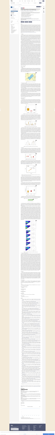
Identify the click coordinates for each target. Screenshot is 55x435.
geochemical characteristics (25, 32)
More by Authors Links (13, 18)
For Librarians (29, 428)
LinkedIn (40, 426)
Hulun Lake (35, 32)
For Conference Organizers (30, 430)
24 (31, 54)
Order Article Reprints (38, 6)
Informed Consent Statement (13, 30)
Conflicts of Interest (12, 32)
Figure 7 (24, 182)
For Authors (29, 426)
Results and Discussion (13, 27)
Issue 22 (17, 4)
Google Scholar (37, 299)
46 (26, 264)
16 (25, 44)
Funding (11, 29)
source (33, 32)
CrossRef (39, 299)
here (29, 417)
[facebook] (24, 389)
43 (29, 254)
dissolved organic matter (30, 32)
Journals (11, 4)
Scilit (33, 428)
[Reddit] (26, 389)
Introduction (12, 26)
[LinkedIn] (23, 389)
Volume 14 (15, 4)
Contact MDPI (23, 428)
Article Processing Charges (24, 426)
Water (13, 4)
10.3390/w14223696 (19, 4)
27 (38, 57)
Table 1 (39, 197)
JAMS (33, 430)
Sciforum (34, 426)
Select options (12, 428)
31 (36, 136)
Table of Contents (12, 24)
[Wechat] (25, 389)
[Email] (21, 389)
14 (32, 43)
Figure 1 (39, 68)
